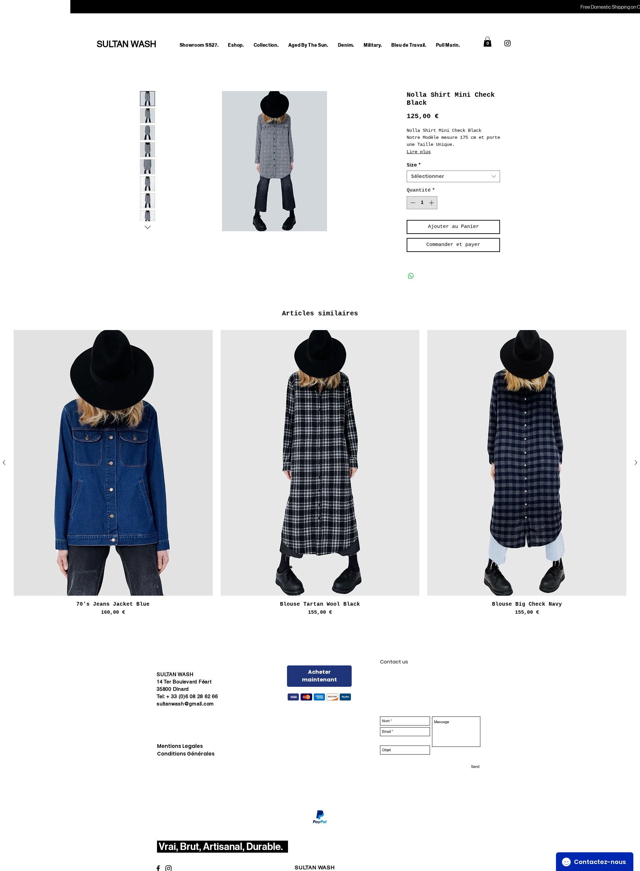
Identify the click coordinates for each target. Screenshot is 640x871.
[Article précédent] (4, 463)
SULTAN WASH (315, 867)
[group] (320, 473)
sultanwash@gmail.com (185, 703)
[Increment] (432, 203)
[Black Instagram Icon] (507, 43)
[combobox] (453, 176)
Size (414, 165)
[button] (236, 45)
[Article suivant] (636, 463)
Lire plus (419, 152)
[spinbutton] (422, 203)
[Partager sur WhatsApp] (411, 276)
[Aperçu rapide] (113, 463)
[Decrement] (412, 203)
